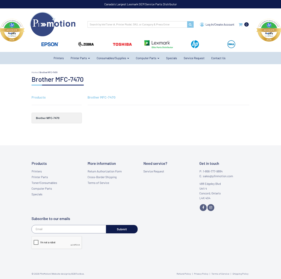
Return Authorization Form (105, 171)
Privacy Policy (201, 273)
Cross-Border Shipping (102, 177)
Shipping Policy (240, 273)
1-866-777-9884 (213, 171)
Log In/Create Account (219, 24)
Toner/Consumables (44, 182)
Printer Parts (40, 177)
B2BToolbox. (77, 273)
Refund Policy (184, 273)
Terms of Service (98, 182)
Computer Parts (42, 188)
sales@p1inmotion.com (218, 176)
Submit (122, 229)
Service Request (153, 171)
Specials (37, 194)
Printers (37, 171)
